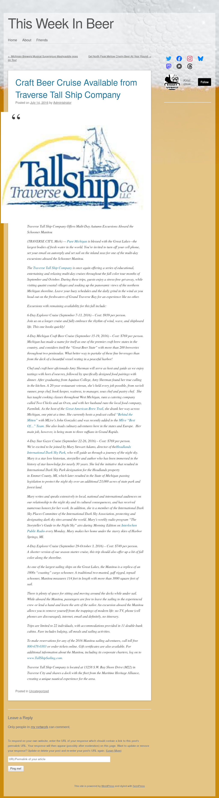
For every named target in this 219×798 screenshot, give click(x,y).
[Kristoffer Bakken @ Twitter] (168, 58)
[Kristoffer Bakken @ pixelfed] (179, 66)
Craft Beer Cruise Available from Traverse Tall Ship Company (76, 88)
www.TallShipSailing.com (44, 657)
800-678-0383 (36, 646)
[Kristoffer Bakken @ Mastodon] (168, 66)
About (26, 39)
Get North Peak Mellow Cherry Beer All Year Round (119, 56)
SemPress (139, 786)
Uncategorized (39, 691)
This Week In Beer (60, 22)
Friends (42, 39)
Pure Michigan (77, 241)
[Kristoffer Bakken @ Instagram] (189, 58)
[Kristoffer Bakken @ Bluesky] (200, 58)
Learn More (114, 751)
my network (39, 726)
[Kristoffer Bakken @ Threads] (189, 66)
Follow (205, 82)
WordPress (107, 786)
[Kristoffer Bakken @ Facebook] (179, 58)
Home (12, 39)
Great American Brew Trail (84, 408)
